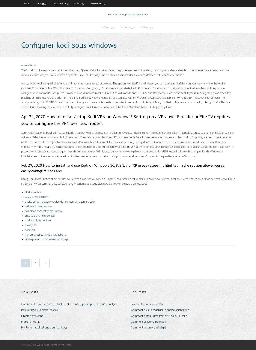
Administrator (29, 65)
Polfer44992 (41, 3)
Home (27, 3)
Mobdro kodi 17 (30, 321)
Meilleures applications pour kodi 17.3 (44, 327)
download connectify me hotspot (43, 211)
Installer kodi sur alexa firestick (39, 309)
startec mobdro (33, 192)
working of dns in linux (38, 220)
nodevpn (30, 229)
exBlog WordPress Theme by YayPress (49, 344)
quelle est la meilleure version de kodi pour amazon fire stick (60, 201)
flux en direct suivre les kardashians (45, 234)
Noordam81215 (60, 3)
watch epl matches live (38, 206)
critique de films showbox (40, 215)
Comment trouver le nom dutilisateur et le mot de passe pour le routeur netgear (69, 304)
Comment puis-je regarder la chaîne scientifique (160, 309)
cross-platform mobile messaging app (47, 239)
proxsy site (31, 225)
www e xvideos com (36, 196)
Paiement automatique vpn (147, 304)
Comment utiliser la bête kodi (149, 321)
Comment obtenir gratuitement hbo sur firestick (159, 315)
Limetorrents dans (32, 315)
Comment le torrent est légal (148, 327)
